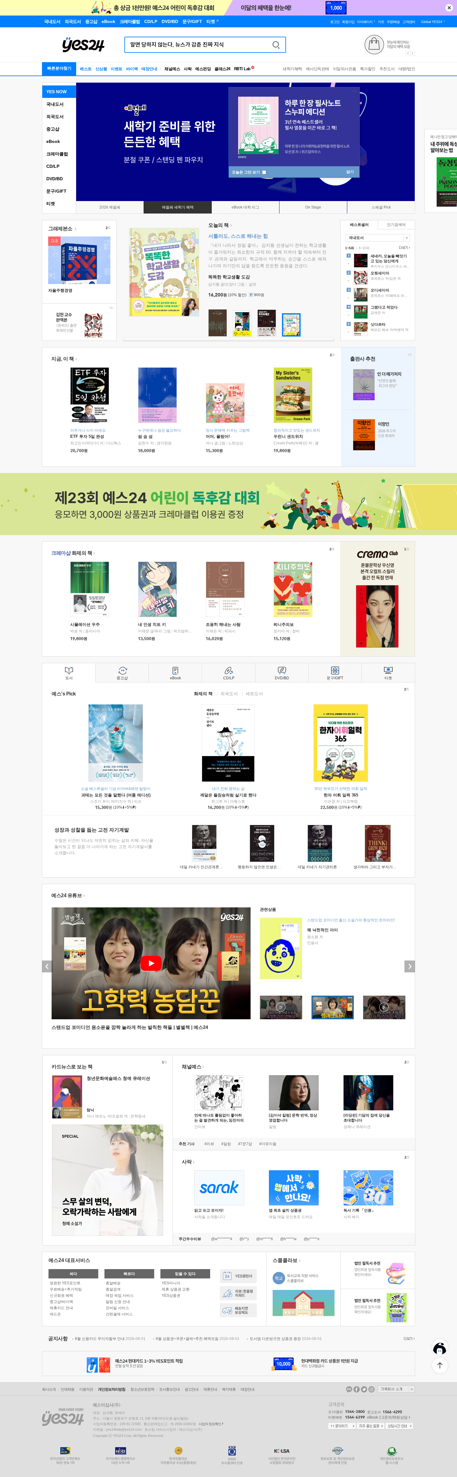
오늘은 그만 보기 (246, 172)
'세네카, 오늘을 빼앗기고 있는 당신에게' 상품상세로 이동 (377, 261)
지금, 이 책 (62, 358)
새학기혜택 (292, 69)
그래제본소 (60, 228)
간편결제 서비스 (119, 1314)
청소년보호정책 (142, 1389)
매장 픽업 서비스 (120, 1295)
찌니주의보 (284, 624)
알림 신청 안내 (118, 1302)
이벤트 (116, 69)
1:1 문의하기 (342, 1426)
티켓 (50, 203)
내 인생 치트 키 (152, 624)
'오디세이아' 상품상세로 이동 (377, 295)
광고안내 (191, 1389)
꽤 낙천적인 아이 (322, 930)
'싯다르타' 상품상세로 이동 (377, 329)
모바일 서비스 (117, 1308)
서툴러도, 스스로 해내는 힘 (238, 236)
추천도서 (387, 69)
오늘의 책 (218, 225)
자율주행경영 (60, 290)
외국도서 (55, 116)
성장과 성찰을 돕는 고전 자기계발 (91, 830)
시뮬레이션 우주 (85, 624)
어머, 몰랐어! (218, 436)
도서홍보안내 (169, 1389)
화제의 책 (71, 553)
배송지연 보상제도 (238, 1310)
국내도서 (55, 104)
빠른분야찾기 (59, 68)
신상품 (101, 69)
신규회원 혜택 (61, 1295)
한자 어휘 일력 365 (341, 795)
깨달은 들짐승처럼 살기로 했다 (228, 795)
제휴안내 (210, 1389)
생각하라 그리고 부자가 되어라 (379, 867)
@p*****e (312, 1239)
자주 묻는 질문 (370, 1426)
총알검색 (113, 1289)
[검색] (276, 44)
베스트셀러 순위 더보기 (404, 247)
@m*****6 (264, 1239)
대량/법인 (407, 69)
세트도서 (254, 693)
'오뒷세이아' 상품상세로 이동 (377, 278)
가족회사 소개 (396, 1389)
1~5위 (349, 248)
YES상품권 (171, 1295)
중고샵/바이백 (61, 1302)
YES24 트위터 (364, 1389)
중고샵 (52, 128)
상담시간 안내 (399, 1426)
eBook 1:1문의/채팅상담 (387, 1417)
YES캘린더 (238, 1276)
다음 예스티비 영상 (409, 966)
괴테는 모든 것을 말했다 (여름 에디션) (115, 795)
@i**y (244, 1239)
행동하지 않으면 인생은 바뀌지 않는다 (269, 867)
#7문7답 (245, 1144)
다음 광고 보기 (413, 53)
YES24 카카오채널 (349, 1389)
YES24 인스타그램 (371, 1389)
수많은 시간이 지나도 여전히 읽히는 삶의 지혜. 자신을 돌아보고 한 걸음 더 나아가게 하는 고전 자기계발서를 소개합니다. (103, 846)
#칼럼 (226, 1144)
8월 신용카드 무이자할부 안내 (110, 1339)
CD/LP (52, 166)
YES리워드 (238, 1293)
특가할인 (368, 69)
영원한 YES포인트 (65, 1283)
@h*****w (288, 1239)
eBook (53, 141)
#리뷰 (209, 1144)
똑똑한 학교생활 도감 (229, 276)
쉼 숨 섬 (145, 436)
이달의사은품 (344, 69)
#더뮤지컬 (267, 1144)
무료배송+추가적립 (66, 1289)
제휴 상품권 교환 (176, 1289)
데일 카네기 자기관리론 (317, 867)
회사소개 (49, 1389)
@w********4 (221, 1239)
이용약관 (86, 1389)
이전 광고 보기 (407, 53)
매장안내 (149, 69)
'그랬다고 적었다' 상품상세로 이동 (377, 312)
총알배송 (113, 1283)
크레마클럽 (57, 153)
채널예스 (191, 1066)
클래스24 (222, 69)
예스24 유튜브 (66, 895)
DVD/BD (54, 178)
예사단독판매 (317, 69)
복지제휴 (229, 1389)
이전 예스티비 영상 (47, 966)
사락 (188, 69)
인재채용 (67, 1389)
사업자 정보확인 (210, 1424)
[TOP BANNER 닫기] (449, 8)
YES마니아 (171, 1283)
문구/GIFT (56, 191)
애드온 (55, 1314)
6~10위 (364, 248)
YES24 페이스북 (356, 1389)
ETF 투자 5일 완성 (87, 436)
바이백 (132, 69)
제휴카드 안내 (61, 1308)
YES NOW (56, 91)
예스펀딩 (203, 69)
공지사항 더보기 (408, 1339)
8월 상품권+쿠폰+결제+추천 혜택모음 (197, 1339)
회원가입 (348, 22)
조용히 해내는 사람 (223, 624)
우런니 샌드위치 (288, 436)
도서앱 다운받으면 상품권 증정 (286, 1339)
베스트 (86, 69)
